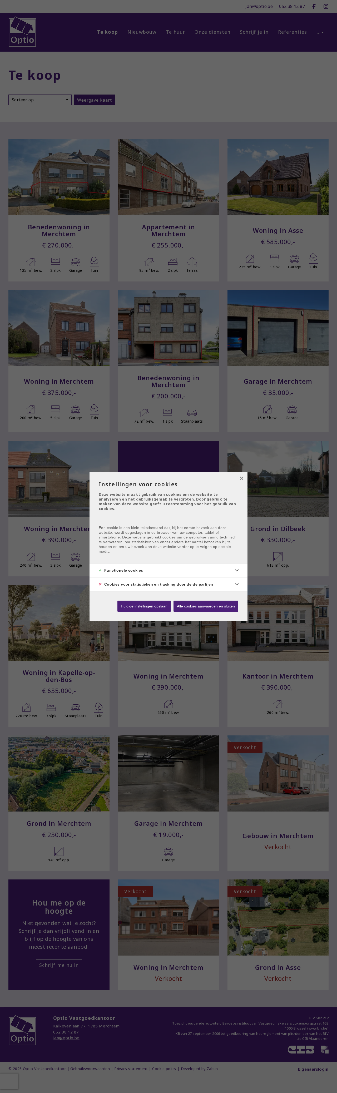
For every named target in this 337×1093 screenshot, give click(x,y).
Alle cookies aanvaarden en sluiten (206, 606)
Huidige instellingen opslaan (144, 606)
